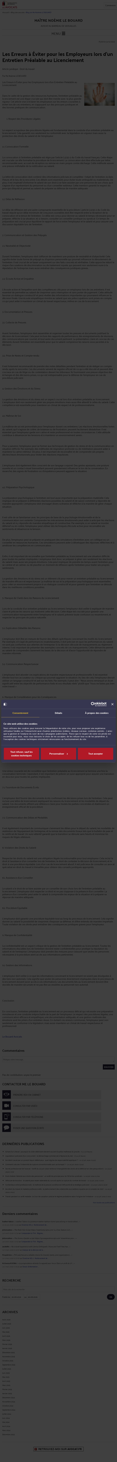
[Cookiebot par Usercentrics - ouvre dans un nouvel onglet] (93, 704)
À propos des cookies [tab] (96, 713)
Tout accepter (95, 753)
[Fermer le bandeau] (112, 704)
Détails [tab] (58, 713)
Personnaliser (56, 753)
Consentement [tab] (20, 713)
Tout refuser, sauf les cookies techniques (21, 753)
